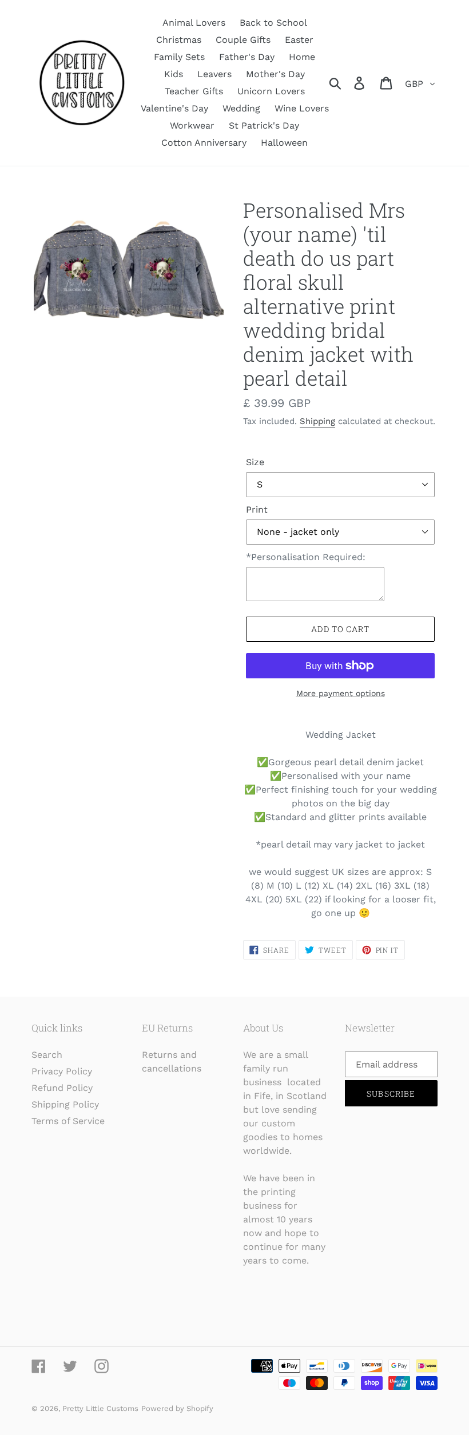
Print (257, 509)
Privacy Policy (61, 1071)
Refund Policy (62, 1087)
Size (255, 462)
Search (46, 1054)
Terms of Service (68, 1121)
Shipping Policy (65, 1104)
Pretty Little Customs (100, 1408)
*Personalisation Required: (305, 556)
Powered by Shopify (177, 1408)
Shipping (317, 421)
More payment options (340, 693)
